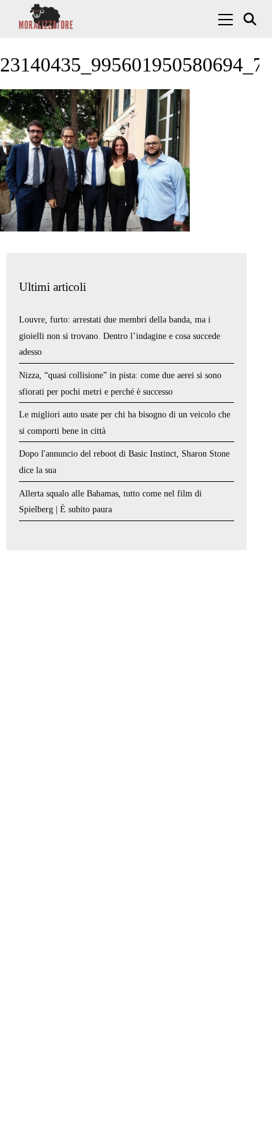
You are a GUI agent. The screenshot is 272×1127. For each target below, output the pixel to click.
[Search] (251, 19)
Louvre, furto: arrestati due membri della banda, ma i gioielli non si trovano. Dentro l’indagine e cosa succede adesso (119, 336)
